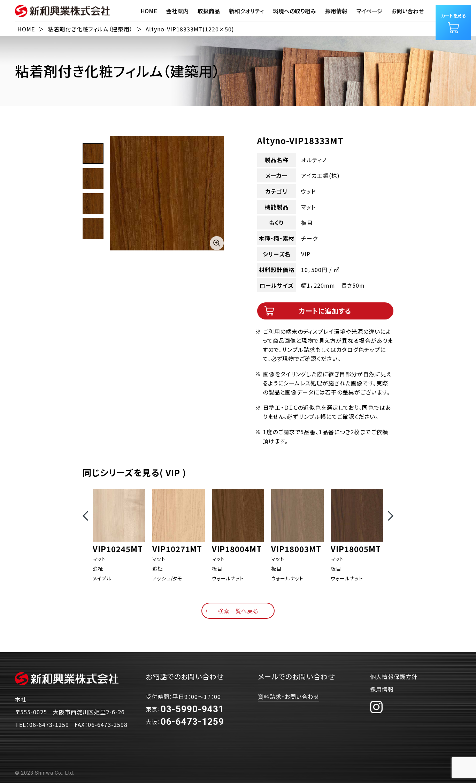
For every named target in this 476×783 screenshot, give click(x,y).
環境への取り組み (294, 11)
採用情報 (382, 689)
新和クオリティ (246, 11)
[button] (85, 516)
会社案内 (177, 11)
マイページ (369, 11)
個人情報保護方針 (393, 676)
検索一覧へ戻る (238, 611)
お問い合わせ (407, 11)
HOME (148, 11)
